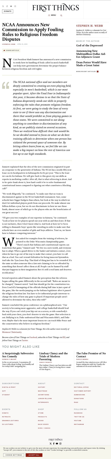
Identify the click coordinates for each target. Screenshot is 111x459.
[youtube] (11, 6)
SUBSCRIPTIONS (10, 383)
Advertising (43, 394)
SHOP (41, 409)
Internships (43, 402)
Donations (79, 398)
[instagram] (15, 6)
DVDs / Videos (44, 428)
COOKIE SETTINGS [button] (14, 455)
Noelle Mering (82, 359)
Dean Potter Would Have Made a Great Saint (91, 64)
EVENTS (6, 409)
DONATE (7, 11)
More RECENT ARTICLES (86, 71)
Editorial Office (81, 387)
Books (41, 420)
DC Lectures (7, 424)
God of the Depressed (89, 45)
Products (42, 416)
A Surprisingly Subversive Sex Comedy (18, 355)
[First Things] (55, 7)
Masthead (42, 391)
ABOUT (42, 383)
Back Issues (43, 424)
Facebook (33, 337)
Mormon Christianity (11, 332)
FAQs (76, 402)
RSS (63, 337)
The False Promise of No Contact (91, 355)
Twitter (25, 340)
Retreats (6, 416)
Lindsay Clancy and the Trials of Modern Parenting (53, 356)
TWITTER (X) (79, 416)
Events (5, 413)
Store (41, 413)
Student (6, 394)
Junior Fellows (45, 398)
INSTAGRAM (79, 424)
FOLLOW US (80, 409)
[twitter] (3, 6)
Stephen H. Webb (8, 44)
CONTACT (79, 383)
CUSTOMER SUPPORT (82, 391)
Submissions (79, 394)
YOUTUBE (77, 420)
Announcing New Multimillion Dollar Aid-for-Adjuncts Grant (91, 54)
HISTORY (41, 387)
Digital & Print (9, 387)
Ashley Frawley (45, 362)
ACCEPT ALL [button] (34, 455)
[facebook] (7, 6)
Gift (4, 391)
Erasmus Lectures (10, 420)
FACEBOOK (78, 413)
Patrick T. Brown (9, 359)
